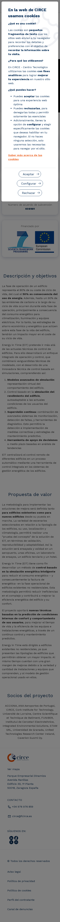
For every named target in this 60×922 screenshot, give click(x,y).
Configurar (28, 183)
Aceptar (28, 174)
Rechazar (28, 193)
